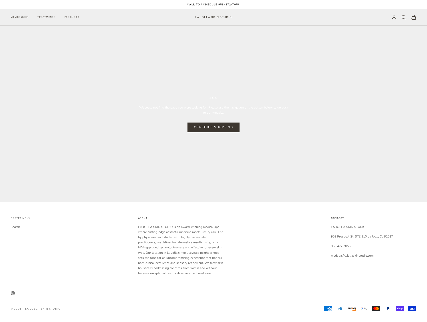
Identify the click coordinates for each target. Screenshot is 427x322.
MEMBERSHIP (19, 17)
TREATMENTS (46, 17)
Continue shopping (213, 127)
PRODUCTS (71, 17)
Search (15, 227)
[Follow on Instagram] (13, 293)
